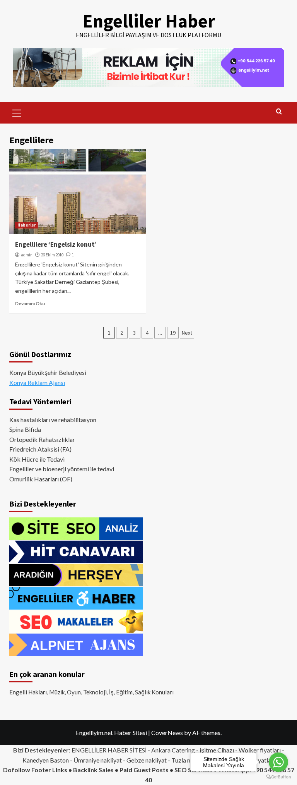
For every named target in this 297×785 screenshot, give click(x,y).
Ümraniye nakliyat (97, 760)
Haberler (26, 225)
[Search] (279, 112)
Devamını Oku (30, 303)
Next (187, 332)
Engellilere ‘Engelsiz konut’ (56, 244)
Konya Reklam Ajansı (37, 382)
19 (173, 332)
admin (26, 255)
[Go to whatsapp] (278, 762)
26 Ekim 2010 (52, 255)
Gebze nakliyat (146, 760)
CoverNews (167, 732)
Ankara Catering (173, 750)
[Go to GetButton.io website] (278, 777)
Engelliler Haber (148, 21)
